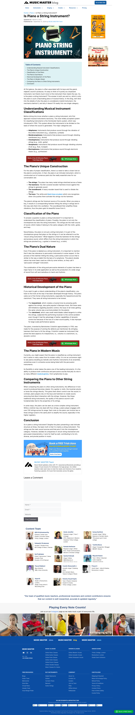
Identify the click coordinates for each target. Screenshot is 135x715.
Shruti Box (25, 683)
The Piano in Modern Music (36, 79)
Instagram (54, 611)
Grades (60, 8)
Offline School (73, 688)
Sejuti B (37, 578)
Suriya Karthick (97, 532)
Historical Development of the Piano (39, 77)
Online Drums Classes (51, 662)
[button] (123, 711)
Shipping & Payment (98, 676)
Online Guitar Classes (51, 655)
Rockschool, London (98, 655)
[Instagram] (27, 652)
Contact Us (72, 678)
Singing (49, 8)
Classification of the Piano (35, 72)
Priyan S (94, 566)
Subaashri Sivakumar (42, 543)
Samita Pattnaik (68, 556)
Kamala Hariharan (69, 546)
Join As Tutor (72, 683)
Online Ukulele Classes (52, 664)
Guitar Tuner (25, 678)
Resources (72, 8)
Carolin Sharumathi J (70, 566)
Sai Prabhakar (39, 554)
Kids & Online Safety (98, 690)
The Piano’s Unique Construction (37, 70)
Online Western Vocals (75, 652)
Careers (71, 681)
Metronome (25, 681)
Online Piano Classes (51, 652)
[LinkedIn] (31, 652)
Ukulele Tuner (26, 688)
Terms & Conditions (97, 683)
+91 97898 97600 (27, 658)
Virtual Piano (26, 686)
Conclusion (30, 83)
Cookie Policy (96, 693)
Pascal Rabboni (40, 566)
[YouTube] (23, 652)
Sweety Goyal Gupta (70, 579)
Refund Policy (96, 681)
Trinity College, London (99, 652)
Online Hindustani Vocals (76, 657)
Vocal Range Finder (28, 690)
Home (27, 8)
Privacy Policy (96, 686)
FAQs (70, 686)
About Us (71, 676)
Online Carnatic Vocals (75, 655)
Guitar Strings (49, 686)
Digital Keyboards (50, 676)
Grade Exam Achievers (98, 657)
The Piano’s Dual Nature (35, 74)
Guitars (47, 678)
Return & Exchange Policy (99, 678)
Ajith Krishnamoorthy (42, 532)
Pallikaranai (72, 690)
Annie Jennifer (68, 532)
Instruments (37, 8)
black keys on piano (55, 194)
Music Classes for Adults (52, 667)
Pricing (84, 8)
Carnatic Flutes (49, 681)
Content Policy (96, 688)
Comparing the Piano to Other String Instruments (43, 81)
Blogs (23, 676)
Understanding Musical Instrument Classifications (43, 68)
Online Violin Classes (51, 660)
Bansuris (47, 683)
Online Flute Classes (51, 657)
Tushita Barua (97, 545)
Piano (32, 13)
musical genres (43, 374)
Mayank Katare (97, 556)
